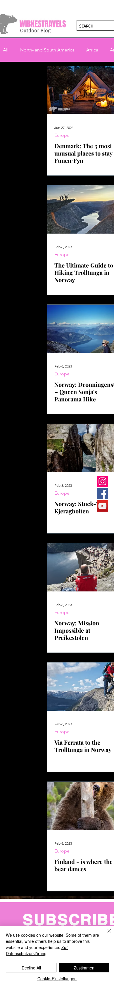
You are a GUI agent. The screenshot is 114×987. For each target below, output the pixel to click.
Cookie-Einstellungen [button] (57, 978)
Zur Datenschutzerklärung (37, 950)
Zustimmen (84, 968)
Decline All (31, 968)
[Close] (106, 934)
